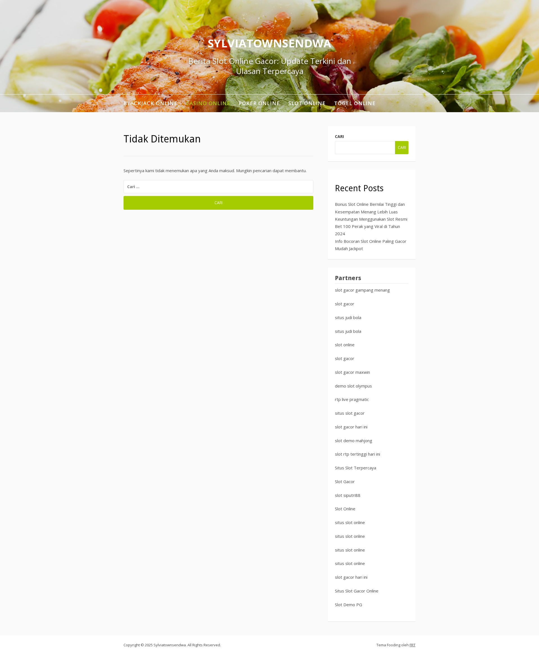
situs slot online (350, 522)
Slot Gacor (345, 481)
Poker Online (259, 103)
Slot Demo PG (348, 604)
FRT (412, 644)
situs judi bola (348, 317)
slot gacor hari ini (351, 427)
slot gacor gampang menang (362, 290)
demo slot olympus (353, 386)
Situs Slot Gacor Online (356, 591)
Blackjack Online (150, 103)
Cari (339, 136)
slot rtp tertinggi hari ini (357, 454)
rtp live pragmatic (352, 399)
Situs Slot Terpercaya (355, 468)
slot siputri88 (347, 495)
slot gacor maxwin (352, 372)
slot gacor (344, 303)
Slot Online (307, 103)
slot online (345, 344)
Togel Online (355, 103)
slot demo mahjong (353, 440)
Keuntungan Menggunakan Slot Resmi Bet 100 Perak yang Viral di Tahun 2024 (371, 226)
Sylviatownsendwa (269, 43)
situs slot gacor (350, 413)
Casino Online (208, 103)
